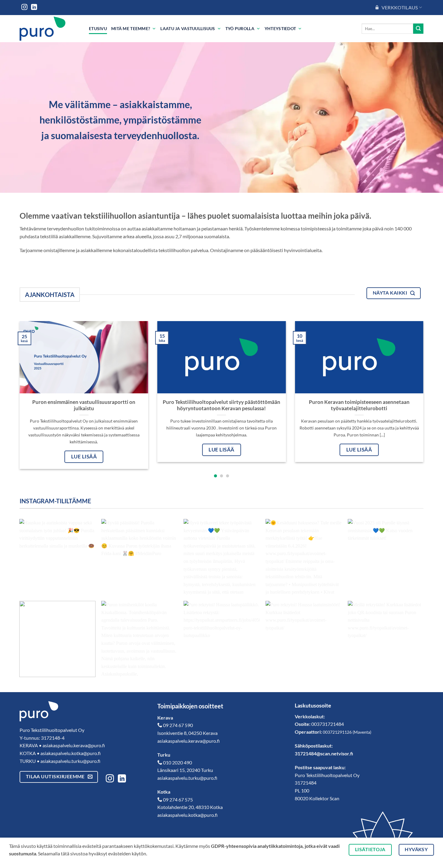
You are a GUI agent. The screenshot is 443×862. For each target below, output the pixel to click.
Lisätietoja (370, 849)
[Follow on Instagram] (24, 7)
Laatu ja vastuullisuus (187, 28)
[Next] (434, 379)
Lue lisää (84, 457)
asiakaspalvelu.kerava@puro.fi (73, 745)
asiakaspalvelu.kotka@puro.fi (70, 753)
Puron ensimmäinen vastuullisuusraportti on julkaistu (83, 405)
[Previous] (8, 379)
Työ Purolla (239, 28)
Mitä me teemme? (130, 28)
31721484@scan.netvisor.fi (324, 753)
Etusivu (98, 28)
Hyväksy (416, 849)
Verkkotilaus (400, 7)
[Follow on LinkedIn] (34, 7)
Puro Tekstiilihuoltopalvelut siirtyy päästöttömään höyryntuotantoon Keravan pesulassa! (221, 405)
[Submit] (418, 28)
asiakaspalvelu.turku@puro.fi (70, 761)
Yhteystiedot (280, 28)
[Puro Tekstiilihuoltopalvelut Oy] (50, 28)
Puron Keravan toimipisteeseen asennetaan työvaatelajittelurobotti (359, 405)
